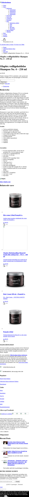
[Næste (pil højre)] (2, 490)
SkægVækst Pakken (5, 378)
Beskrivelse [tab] (6, 86)
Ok (5, 496)
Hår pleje (7, 83)
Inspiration (2, 393)
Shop (1, 390)
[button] (4, 225)
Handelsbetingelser (5, 407)
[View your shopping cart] (4, 40)
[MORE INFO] (7, 225)
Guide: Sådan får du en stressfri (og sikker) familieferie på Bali (17, 452)
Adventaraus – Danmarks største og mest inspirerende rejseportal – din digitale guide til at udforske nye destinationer (17, 463)
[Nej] (7, 496)
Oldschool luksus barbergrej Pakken (9, 381)
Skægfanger (3, 384)
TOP (1, 487)
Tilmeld (17, 481)
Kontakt (2, 398)
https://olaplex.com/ (5, 182)
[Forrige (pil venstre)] (0, 490)
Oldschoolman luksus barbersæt (18, 355)
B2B (1, 404)
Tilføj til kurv (3, 82)
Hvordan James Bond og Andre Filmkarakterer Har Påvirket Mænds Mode (18, 443)
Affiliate (2, 401)
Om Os (2, 396)
